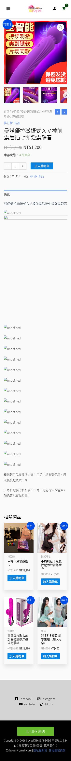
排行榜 (15, 111)
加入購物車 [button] (16, 578)
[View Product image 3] (49, 95)
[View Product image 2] (30, 95)
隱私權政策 (40, 750)
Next (66, 95)
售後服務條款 (57, 750)
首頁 (6, 111)
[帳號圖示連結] (54, 8)
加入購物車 (42, 166)
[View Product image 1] (12, 95)
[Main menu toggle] (8, 8)
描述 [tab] (7, 194)
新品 (17, 123)
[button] (60, 27)
